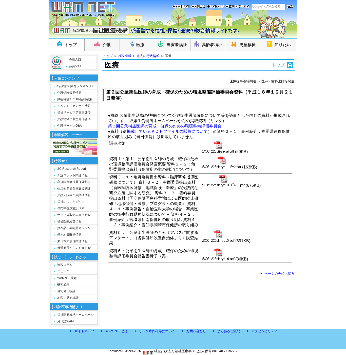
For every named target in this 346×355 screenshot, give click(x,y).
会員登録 (75, 66)
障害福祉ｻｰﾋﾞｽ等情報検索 (74, 99)
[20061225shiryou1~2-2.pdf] (221, 162)
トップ (108, 56)
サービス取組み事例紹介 (74, 215)
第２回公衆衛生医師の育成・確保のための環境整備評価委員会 (164, 126)
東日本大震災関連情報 (72, 241)
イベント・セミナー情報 (74, 106)
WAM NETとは (116, 331)
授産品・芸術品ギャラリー (75, 228)
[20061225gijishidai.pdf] (218, 147)
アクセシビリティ (264, 331)
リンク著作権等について (157, 331)
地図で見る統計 (68, 298)
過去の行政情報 (148, 56)
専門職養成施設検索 (71, 208)
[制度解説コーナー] (74, 154)
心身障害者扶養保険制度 (74, 182)
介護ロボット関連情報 (72, 175)
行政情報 (124, 56)
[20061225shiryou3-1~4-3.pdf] (223, 181)
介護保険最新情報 (69, 93)
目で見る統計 (66, 291)
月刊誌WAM (65, 321)
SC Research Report (71, 169)
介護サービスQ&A (69, 125)
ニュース (63, 271)
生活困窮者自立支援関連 (74, 188)
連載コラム (64, 265)
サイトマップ (84, 331)
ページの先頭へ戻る (279, 273)
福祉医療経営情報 (69, 221)
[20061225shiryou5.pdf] (218, 236)
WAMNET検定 (67, 278)
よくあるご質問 (228, 331)
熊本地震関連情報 (69, 234)
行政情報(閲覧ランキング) (75, 86)
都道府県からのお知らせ (74, 248)
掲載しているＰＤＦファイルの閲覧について (167, 131)
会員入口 (75, 59)
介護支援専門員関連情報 (74, 195)
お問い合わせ (196, 331)
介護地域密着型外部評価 (74, 119)
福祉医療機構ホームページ (75, 314)
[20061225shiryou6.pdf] (218, 254)
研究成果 (63, 284)
